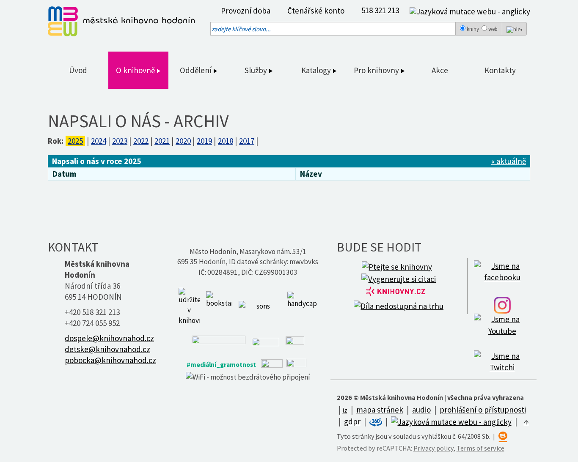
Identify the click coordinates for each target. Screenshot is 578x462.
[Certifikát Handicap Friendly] (302, 305)
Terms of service (480, 448)
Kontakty (500, 70)
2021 (162, 141)
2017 (246, 141)
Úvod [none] (78, 70)
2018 (225, 141)
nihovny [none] (386, 70)
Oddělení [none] (196, 70)
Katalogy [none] (317, 70)
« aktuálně (508, 161)
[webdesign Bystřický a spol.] (503, 436)
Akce (440, 70)
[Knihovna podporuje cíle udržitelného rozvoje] (189, 305)
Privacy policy (433, 448)
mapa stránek (379, 410)
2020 (183, 141)
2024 (98, 141)
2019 (204, 141)
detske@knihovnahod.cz (107, 349)
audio (421, 410)
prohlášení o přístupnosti (483, 410)
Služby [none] (257, 70)
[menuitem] (243, 10)
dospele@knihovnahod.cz (109, 338)
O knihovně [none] (136, 70)
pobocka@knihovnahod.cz (110, 360)
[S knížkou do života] (219, 305)
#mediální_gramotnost (221, 365)
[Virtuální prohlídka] (376, 421)
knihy (473, 29)
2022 (141, 141)
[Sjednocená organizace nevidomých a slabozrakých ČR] (260, 305)
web (493, 29)
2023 (119, 141)
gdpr (352, 421)
